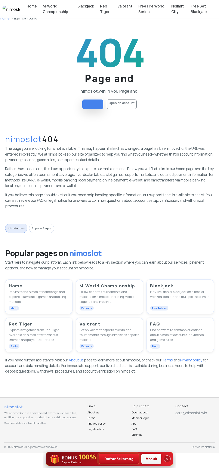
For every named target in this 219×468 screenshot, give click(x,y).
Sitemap (137, 435)
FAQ (134, 429)
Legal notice (95, 429)
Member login (140, 418)
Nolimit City (177, 9)
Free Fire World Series (151, 9)
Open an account (122, 103)
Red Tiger (105, 9)
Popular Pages (41, 228)
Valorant (124, 6)
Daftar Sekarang (119, 458)
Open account (141, 412)
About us (76, 360)
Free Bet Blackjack (199, 9)
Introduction (16, 228)
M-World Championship (55, 9)
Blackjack (85, 6)
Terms (167, 360)
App (134, 423)
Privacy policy (191, 360)
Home (32, 6)
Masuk (151, 458)
